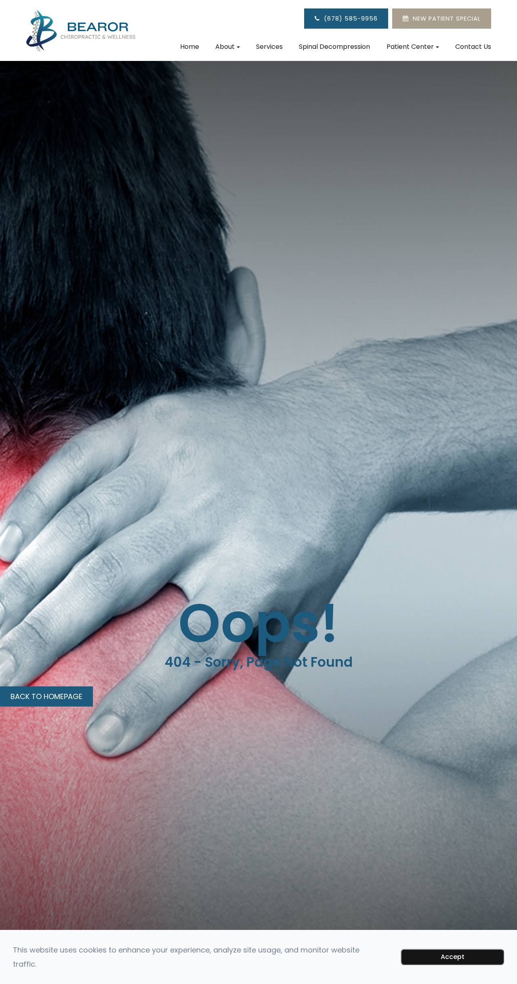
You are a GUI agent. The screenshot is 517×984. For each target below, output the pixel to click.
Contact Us (473, 46)
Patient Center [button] (410, 46)
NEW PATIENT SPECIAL (447, 19)
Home (189, 46)
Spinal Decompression (334, 46)
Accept (452, 956)
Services (269, 46)
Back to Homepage (46, 696)
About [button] (225, 46)
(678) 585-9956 (351, 19)
